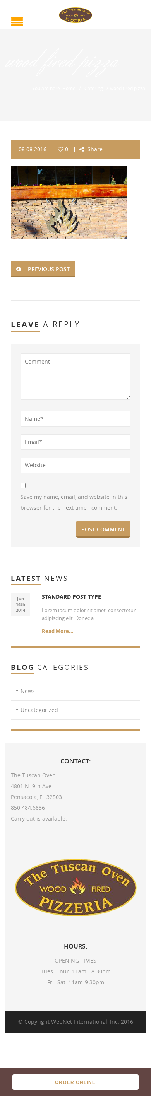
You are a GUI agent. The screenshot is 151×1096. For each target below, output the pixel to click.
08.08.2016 (32, 149)
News (28, 691)
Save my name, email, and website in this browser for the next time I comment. (74, 502)
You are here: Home (54, 88)
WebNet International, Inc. (85, 1021)
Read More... (58, 631)
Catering (93, 88)
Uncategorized (39, 710)
